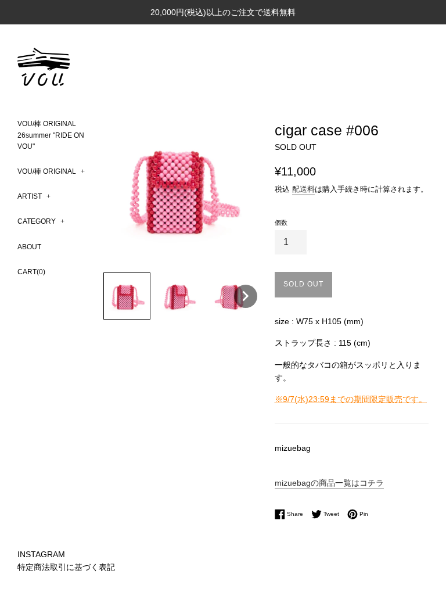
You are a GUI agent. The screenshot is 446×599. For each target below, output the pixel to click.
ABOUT (29, 247)
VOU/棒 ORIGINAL (51, 171)
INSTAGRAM (41, 554)
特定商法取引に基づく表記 (66, 567)
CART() (31, 272)
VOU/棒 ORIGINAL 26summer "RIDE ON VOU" (50, 135)
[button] (126, 296)
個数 (281, 222)
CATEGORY (40, 221)
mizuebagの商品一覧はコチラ (329, 482)
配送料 (303, 189)
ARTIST (34, 196)
